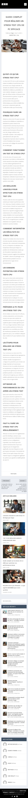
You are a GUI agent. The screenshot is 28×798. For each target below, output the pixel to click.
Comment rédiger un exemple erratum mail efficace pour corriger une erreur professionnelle (16, 663)
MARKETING (12, 35)
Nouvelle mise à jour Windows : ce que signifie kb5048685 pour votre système (14, 588)
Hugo (12, 33)
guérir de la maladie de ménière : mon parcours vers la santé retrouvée (16, 690)
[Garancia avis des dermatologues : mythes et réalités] (5, 682)
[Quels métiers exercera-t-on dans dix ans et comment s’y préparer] (5, 612)
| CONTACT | (12, 792)
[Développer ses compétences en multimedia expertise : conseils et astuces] (5, 722)
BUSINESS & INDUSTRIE (19, 650)
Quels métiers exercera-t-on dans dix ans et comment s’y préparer (15, 612)
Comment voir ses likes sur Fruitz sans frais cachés (15, 706)
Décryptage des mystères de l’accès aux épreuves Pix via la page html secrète (16, 627)
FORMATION (17, 615)
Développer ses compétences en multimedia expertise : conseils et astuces (16, 722)
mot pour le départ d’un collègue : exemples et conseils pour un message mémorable (16, 731)
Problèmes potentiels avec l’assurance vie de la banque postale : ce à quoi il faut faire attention (16, 673)
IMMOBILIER (16, 622)
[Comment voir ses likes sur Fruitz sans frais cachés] (5, 707)
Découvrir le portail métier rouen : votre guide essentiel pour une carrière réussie (15, 714)
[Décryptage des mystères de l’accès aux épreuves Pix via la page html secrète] (5, 627)
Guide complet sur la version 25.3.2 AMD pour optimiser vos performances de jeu (13, 563)
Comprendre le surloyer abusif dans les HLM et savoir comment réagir (16, 699)
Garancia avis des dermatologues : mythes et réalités (15, 682)
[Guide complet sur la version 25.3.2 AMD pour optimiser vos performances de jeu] (14, 551)
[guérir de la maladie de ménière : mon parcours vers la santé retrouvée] (5, 690)
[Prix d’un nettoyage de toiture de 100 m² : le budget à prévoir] (5, 620)
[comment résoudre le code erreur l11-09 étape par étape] (14, 506)
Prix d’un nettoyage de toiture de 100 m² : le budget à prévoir (16, 619)
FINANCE (16, 676)
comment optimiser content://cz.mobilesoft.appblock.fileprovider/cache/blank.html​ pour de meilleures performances (16, 645)
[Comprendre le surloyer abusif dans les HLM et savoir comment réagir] (5, 698)
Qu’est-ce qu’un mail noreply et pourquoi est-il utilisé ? (16, 654)
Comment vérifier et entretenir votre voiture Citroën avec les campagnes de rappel (16, 635)
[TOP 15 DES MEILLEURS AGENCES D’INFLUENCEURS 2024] (14, 529)
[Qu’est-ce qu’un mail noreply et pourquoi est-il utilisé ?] (5, 655)
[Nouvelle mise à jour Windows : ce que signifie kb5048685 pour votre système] (14, 576)
